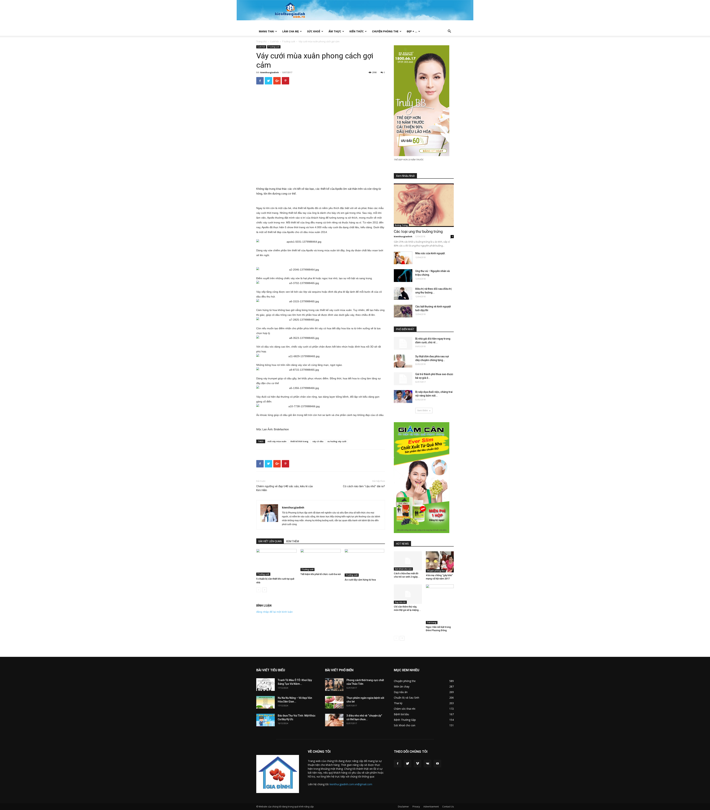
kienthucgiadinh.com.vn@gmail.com (351, 784)
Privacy (416, 806)
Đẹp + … (412, 31)
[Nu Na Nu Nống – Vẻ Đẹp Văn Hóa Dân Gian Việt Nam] (265, 702)
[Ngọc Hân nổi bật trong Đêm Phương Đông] (440, 604)
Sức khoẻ (313, 31)
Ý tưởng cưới (288, 41)
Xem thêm (422, 410)
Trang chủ (261, 41)
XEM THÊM (292, 541)
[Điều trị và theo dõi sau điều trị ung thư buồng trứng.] (403, 293)
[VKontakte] (427, 763)
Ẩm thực (335, 31)
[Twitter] (407, 763)
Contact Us (448, 806)
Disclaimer (403, 806)
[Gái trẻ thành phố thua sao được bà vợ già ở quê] (403, 378)
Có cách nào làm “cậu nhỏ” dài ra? (364, 486)
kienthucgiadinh (269, 72)
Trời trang (431, 622)
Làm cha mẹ (290, 31)
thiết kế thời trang (299, 441)
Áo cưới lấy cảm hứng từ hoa (360, 579)
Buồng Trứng (401, 225)
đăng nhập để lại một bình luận (274, 611)
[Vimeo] (417, 763)
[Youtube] (437, 763)
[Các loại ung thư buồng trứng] (424, 205)
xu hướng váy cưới (336, 441)
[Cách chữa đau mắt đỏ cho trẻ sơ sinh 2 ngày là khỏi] (408, 561)
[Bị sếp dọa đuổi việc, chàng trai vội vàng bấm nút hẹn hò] (403, 396)
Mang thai (266, 31)
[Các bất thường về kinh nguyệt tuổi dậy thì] (403, 311)
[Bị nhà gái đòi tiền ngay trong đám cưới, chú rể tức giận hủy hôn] (403, 343)
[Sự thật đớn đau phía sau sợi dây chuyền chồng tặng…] (403, 361)
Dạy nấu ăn (400, 602)
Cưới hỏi (274, 41)
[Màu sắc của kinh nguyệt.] (403, 257)
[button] (449, 31)
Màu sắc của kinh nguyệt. (430, 253)
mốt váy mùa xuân (277, 441)
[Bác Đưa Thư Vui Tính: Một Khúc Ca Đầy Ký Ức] (265, 720)
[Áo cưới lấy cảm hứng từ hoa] (365, 563)
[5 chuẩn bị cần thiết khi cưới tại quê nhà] (276, 562)
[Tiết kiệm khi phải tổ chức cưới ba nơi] (320, 560)
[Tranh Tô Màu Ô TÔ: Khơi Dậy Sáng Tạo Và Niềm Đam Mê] (265, 684)
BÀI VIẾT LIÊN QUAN (270, 541)
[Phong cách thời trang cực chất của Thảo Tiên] (334, 684)
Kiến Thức (356, 31)
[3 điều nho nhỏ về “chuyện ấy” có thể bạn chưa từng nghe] (334, 720)
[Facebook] (397, 763)
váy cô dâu (317, 441)
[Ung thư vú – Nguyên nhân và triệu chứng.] (403, 275)
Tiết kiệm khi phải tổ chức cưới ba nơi (320, 574)
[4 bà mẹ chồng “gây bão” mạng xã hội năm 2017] (440, 561)
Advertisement (431, 806)
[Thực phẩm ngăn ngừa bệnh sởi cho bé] (334, 702)
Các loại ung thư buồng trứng (418, 231)
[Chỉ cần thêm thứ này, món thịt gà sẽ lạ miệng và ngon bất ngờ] (408, 594)
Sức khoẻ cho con (403, 569)
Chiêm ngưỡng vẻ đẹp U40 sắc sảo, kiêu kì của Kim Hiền (284, 488)
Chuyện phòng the (385, 31)
